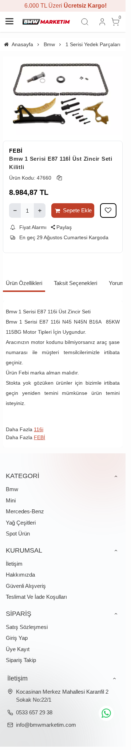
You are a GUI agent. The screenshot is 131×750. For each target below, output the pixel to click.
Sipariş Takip (21, 660)
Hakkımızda (20, 574)
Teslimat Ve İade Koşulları (36, 597)
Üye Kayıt (17, 649)
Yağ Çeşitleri (21, 523)
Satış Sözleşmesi (27, 627)
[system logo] (46, 22)
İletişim (14, 564)
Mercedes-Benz (25, 511)
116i (38, 429)
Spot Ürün (18, 533)
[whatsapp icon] (106, 713)
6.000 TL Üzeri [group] (63, 6)
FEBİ (16, 151)
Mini (11, 500)
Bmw (12, 489)
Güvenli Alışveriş (26, 586)
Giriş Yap (17, 638)
